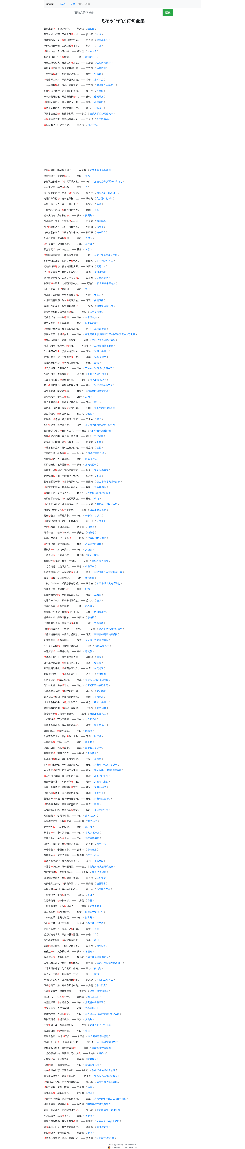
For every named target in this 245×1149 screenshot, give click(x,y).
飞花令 (62, 4)
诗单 (72, 4)
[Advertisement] (122, 148)
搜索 (168, 12)
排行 (80, 4)
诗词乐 (50, 4)
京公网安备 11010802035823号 (124, 1147)
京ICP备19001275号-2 (126, 1145)
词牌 (87, 4)
